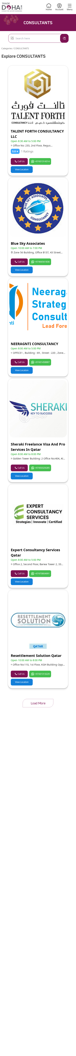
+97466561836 (42, 261)
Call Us (21, 161)
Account (59, 9)
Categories (7, 48)
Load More (38, 703)
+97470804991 (42, 573)
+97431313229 (42, 673)
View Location (21, 169)
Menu (69, 9)
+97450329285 (42, 467)
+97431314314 (42, 161)
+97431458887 (42, 362)
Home (49, 9)
